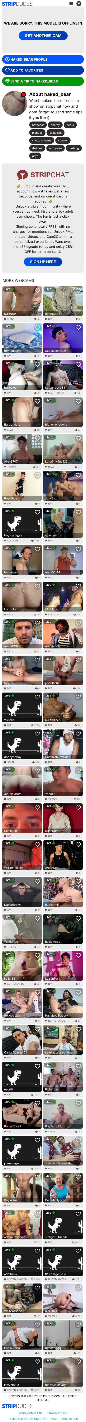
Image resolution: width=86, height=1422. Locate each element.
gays (35, 156)
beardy (55, 125)
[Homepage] (17, 4)
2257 (54, 1419)
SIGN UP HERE (43, 262)
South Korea (56, 392)
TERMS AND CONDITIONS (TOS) (27, 1419)
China (10, 319)
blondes (37, 132)
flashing (74, 148)
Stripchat (38, 125)
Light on (80, 4)
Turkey (11, 946)
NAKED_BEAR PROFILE (29, 59)
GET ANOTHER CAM (43, 35)
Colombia (13, 540)
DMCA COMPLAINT (31, 1413)
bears (70, 125)
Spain (10, 762)
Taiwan (11, 466)
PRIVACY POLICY (57, 1413)
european (55, 148)
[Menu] (71, 3)
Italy (10, 429)
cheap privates (41, 140)
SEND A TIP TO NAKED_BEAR (34, 81)
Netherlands (15, 983)
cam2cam (55, 132)
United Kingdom (17, 1279)
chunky (63, 140)
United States (57, 1279)
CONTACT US (69, 1419)
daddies (37, 148)
